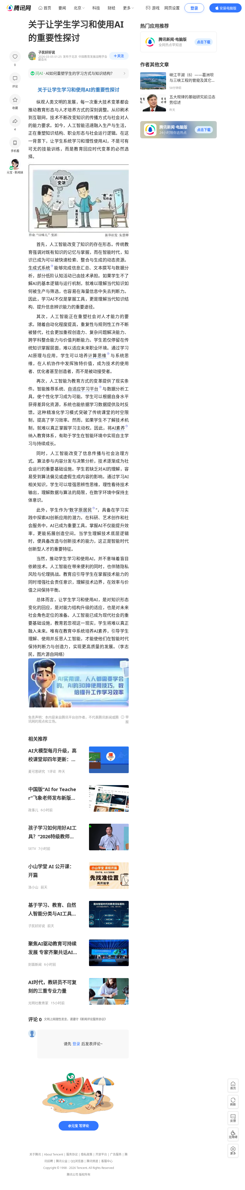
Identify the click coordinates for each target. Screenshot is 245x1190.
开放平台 (101, 1154)
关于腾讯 (35, 1154)
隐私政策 (86, 1154)
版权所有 (84, 1174)
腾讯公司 (72, 1174)
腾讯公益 (61, 1161)
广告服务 (116, 1154)
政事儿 (33, 810)
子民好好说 (36, 926)
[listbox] (78, 870)
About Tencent (53, 1154)
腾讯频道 (92, 1161)
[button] (204, 42)
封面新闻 (35, 964)
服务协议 (72, 1154)
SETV (32, 848)
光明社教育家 (38, 1003)
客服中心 (107, 1161)
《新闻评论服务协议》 (92, 1019)
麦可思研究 (36, 771)
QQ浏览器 (77, 1161)
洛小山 (33, 887)
